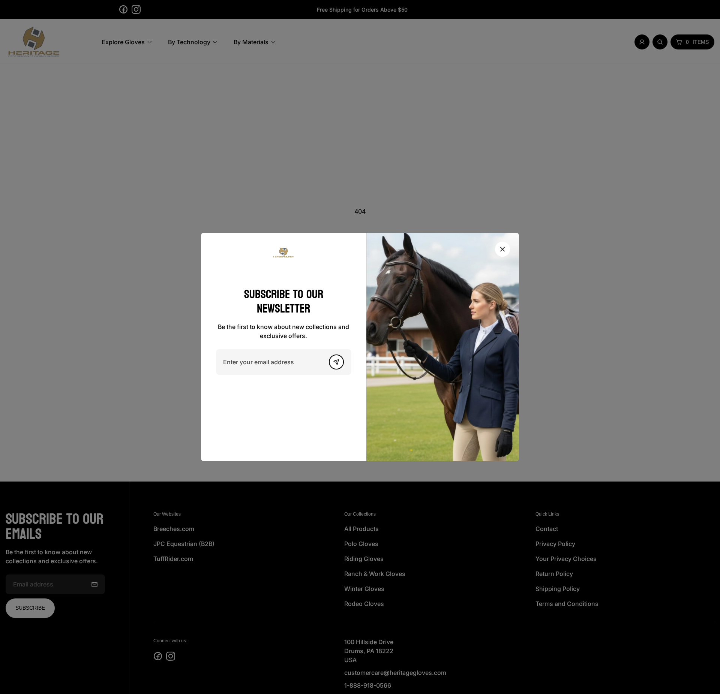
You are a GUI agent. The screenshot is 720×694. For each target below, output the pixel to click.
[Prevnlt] (336, 361)
